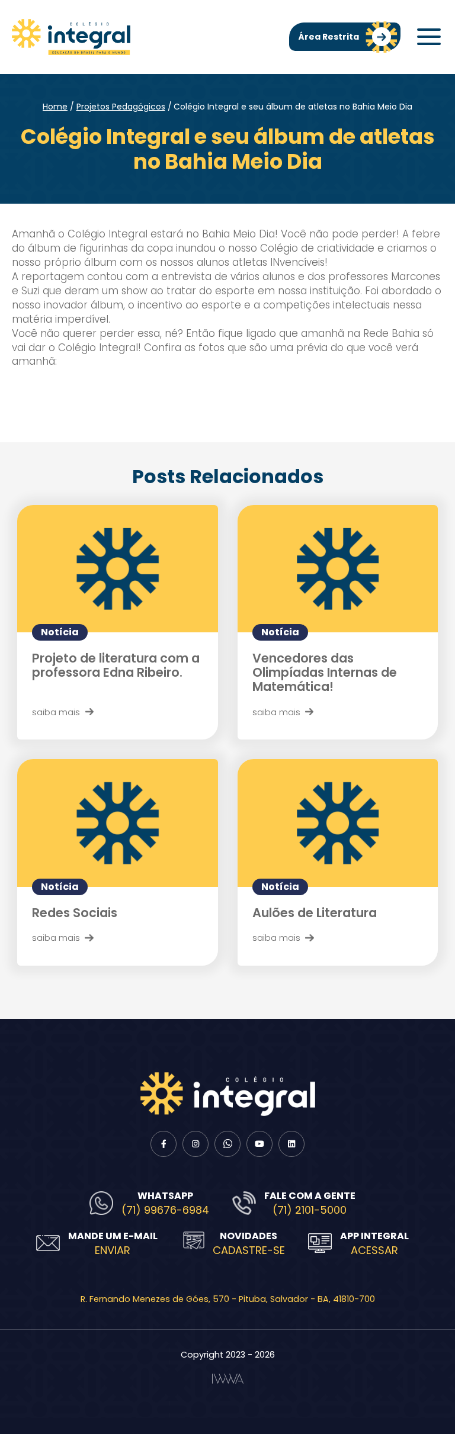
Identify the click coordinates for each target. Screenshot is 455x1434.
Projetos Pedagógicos (120, 106)
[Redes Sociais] (117, 823)
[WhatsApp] (227, 1143)
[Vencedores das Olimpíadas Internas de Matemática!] (338, 569)
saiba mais (56, 712)
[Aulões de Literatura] (338, 823)
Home (55, 106)
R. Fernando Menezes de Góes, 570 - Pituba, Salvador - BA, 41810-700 (228, 1299)
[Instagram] (195, 1143)
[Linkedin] (291, 1143)
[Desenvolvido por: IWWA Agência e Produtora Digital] (227, 1379)
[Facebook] (163, 1143)
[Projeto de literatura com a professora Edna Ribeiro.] (117, 569)
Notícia (60, 632)
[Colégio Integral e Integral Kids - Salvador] (71, 37)
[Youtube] (259, 1143)
